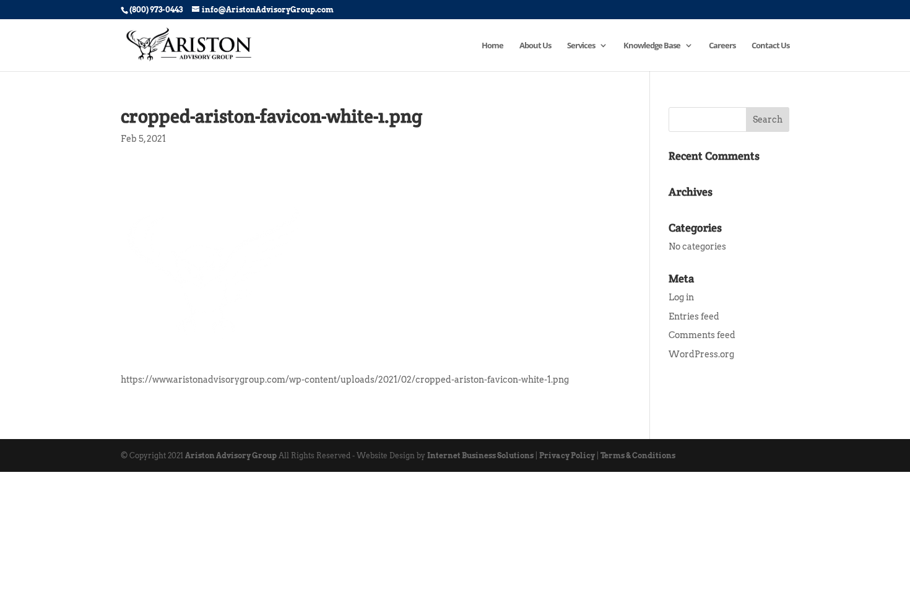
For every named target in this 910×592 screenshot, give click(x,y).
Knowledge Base (651, 46)
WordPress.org (701, 354)
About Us (535, 46)
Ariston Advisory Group (231, 455)
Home (492, 46)
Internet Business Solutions (480, 455)
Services (581, 46)
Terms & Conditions (637, 455)
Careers (722, 46)
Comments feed (702, 335)
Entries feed (694, 316)
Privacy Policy (567, 455)
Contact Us (770, 46)
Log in (681, 297)
